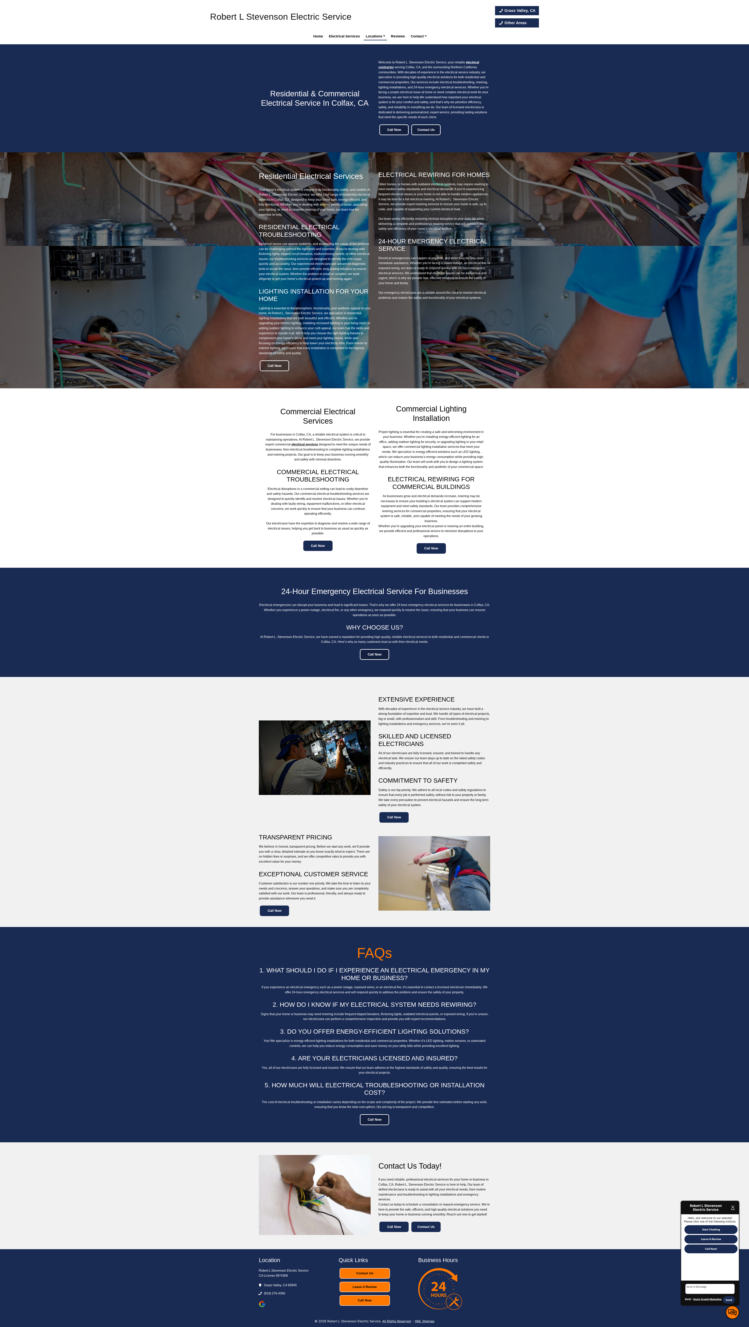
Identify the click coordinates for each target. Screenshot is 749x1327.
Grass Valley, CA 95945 (280, 1285)
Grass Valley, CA (519, 10)
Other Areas (515, 23)
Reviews (398, 36)
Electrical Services (344, 36)
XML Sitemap (424, 1321)
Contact (418, 36)
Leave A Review (365, 1287)
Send (729, 1299)
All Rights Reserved (396, 1321)
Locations (374, 36)
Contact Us (426, 130)
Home (318, 36)
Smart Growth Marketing (707, 1299)
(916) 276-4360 (274, 1293)
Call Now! (711, 1248)
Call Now (394, 130)
